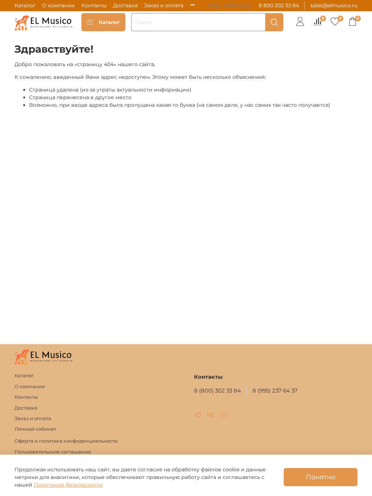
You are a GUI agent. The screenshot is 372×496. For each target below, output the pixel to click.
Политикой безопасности (68, 484)
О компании (58, 5)
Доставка (125, 5)
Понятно (320, 477)
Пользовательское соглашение (53, 452)
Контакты (93, 5)
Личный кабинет (35, 429)
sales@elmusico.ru (333, 5)
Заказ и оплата (163, 5)
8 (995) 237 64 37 (275, 390)
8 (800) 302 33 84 (217, 390)
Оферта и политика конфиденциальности (66, 441)
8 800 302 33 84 (279, 5)
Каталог (25, 5)
